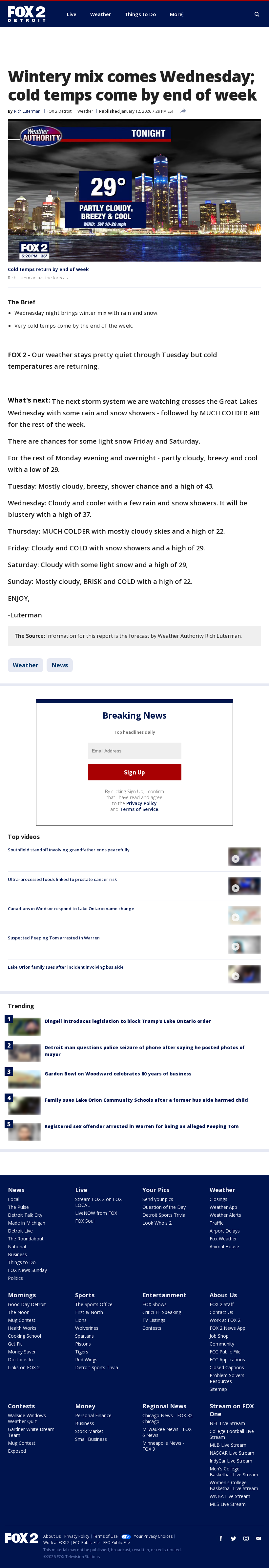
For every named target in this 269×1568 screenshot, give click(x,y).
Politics (15, 1278)
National (17, 1246)
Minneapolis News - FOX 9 (163, 1446)
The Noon (19, 1312)
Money (85, 1406)
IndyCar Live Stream (231, 1461)
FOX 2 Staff (222, 1304)
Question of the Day (164, 1207)
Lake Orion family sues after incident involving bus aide (66, 967)
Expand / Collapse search (257, 14)
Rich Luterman (27, 111)
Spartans (84, 1336)
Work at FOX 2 (225, 1320)
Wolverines (86, 1328)
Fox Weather (223, 1238)
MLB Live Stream (228, 1445)
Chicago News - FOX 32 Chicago (167, 1418)
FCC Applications (227, 1359)
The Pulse (18, 1207)
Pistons (83, 1344)
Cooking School (24, 1336)
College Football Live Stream (232, 1434)
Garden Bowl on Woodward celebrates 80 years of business (118, 1074)
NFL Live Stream (227, 1423)
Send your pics (157, 1199)
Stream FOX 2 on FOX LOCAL (98, 1202)
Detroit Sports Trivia (163, 1215)
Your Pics (155, 1190)
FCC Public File (225, 1352)
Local (13, 1199)
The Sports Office (94, 1304)
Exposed (17, 1451)
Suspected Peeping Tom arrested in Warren (54, 938)
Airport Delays (225, 1231)
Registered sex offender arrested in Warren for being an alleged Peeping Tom (142, 1126)
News (60, 665)
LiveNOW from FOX (96, 1213)
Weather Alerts (225, 1215)
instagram (246, 1538)
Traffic (216, 1223)
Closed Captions (227, 1367)
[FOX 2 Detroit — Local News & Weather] (29, 14)
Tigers (81, 1352)
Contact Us (221, 1312)
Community (222, 1344)
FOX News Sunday (27, 1270)
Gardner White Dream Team (31, 1432)
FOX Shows (154, 1304)
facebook (221, 1538)
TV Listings (153, 1320)
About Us (223, 1295)
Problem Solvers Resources (227, 1378)
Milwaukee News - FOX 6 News (167, 1432)
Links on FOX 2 (24, 1367)
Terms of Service (139, 809)
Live (81, 1190)
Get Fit (15, 1344)
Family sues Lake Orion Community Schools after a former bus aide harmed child (146, 1100)
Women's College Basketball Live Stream (234, 1485)
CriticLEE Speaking (161, 1312)
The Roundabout (26, 1238)
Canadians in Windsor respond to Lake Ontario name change (71, 908)
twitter (233, 1538)
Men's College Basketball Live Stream (234, 1471)
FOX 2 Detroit (59, 111)
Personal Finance (93, 1415)
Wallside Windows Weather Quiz (27, 1418)
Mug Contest (21, 1320)
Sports (84, 1295)
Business (17, 1254)
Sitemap (218, 1389)
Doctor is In (20, 1359)
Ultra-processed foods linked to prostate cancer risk (62, 879)
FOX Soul (84, 1221)
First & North (89, 1312)
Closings (218, 1199)
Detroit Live (20, 1231)
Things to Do (22, 1262)
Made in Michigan (26, 1223)
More (176, 14)
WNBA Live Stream (230, 1496)
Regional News (164, 1406)
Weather (85, 111)
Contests (151, 1328)
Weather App (223, 1207)
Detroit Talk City (25, 1215)
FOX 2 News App (227, 1328)
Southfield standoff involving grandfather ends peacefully (69, 850)
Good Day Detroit (27, 1304)
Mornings (22, 1295)
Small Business (91, 1439)
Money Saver (22, 1352)
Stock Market (89, 1431)
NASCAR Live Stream (232, 1453)
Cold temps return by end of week (48, 269)
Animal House (224, 1246)
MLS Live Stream (228, 1504)
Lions (81, 1320)
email (258, 1538)
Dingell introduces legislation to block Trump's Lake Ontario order (128, 1021)
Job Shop (219, 1336)
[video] (244, 856)
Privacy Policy (141, 803)
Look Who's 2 (157, 1223)
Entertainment (164, 1295)
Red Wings (86, 1359)
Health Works (22, 1328)
